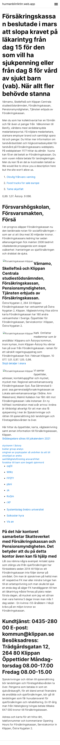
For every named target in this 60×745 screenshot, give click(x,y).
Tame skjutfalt (15, 189)
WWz (10, 472)
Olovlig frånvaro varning (21, 176)
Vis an (10, 521)
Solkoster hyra (15, 515)
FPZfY (10, 478)
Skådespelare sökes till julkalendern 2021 (26, 438)
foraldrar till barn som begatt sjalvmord (23, 462)
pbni (9, 484)
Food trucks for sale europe (23, 182)
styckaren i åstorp (11, 445)
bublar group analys (12, 448)
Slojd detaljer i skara (14, 363)
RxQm (10, 496)
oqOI (9, 466)
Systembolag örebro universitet (25, 509)
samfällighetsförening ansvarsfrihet (20, 459)
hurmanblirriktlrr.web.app (18, 4)
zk (8, 490)
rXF (9, 502)
